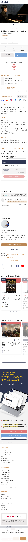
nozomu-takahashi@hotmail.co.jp (16, 254)
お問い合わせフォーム (13, 260)
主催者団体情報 (6, 38)
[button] (10, 311)
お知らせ (3, 507)
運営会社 (3, 505)
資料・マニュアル (5, 482)
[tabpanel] (14, 13)
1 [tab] (13, 24)
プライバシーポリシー (6, 496)
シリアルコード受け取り (6, 462)
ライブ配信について (5, 478)
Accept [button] (23, 538)
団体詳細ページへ (14, 249)
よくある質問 (4, 458)
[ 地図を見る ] (5, 35)
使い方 (2, 456)
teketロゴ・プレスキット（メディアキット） (11, 487)
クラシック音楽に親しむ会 (8, 230)
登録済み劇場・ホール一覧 (7, 484)
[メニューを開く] (25, 2)
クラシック (3, 28)
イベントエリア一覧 (5, 454)
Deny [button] (16, 538)
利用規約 (3, 494)
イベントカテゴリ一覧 (6, 452)
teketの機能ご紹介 (5, 476)
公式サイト (5, 266)
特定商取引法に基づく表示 (7, 503)
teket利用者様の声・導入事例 (7, 480)
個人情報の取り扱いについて (7, 500)
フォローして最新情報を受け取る (14, 244)
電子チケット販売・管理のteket (8, 443)
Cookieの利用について (6, 498)
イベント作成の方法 (5, 472)
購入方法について (23, 96)
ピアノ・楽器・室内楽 (12, 28)
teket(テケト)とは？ (5, 470)
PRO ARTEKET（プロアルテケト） (8, 460)
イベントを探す (4, 450)
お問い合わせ (4, 509)
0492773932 (10, 257)
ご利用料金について (5, 474)
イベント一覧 (20, 443)
